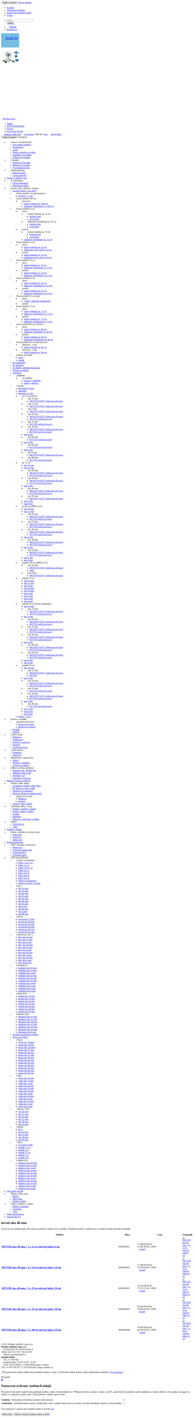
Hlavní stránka (24, 2)
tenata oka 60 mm (26, 1065)
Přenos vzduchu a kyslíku (24, 152)
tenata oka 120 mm (26, 1047)
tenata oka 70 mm (26, 1068)
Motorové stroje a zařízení (18, 781)
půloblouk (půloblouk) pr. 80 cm (38, 339)
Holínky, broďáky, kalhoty (24, 809)
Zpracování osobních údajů (19, 13)
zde (52, 1409)
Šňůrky (15, 1196)
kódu (59, 134)
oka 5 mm (28, 442)
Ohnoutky (17, 373)
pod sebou (29, 134)
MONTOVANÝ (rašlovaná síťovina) (46, 401)
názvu (53, 134)
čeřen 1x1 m (23, 865)
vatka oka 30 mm (26, 1091)
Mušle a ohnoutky (20, 1206)
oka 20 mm (29, 588)
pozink (21, 360)
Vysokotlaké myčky (21, 168)
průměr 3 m (23, 1155)
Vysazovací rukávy (21, 765)
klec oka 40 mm (25, 952)
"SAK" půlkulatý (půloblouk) (37, 301)
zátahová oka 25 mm (27, 1173)
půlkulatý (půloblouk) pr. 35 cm (38, 239)
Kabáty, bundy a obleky (23, 811)
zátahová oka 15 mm (27, 1165)
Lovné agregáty (19, 175)
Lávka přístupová (20, 183)
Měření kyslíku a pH (21, 773)
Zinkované (17, 840)
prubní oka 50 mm (26, 1011)
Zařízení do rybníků (21, 157)
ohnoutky (22, 391)
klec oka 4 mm (24, 950)
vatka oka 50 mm (26, 1101)
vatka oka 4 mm (25, 1093)
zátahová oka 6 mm (27, 1186)
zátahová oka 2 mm (27, 1168)
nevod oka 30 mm (26, 927)
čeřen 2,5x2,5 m (25, 868)
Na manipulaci (19, 362)
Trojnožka (17, 1209)
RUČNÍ (33, 675)
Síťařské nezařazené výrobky (25, 1034)
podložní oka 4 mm (27, 983)
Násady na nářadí (20, 370)
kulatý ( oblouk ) (31, 383)
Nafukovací (17, 739)
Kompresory (18, 147)
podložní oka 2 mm (27, 973)
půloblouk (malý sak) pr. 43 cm (38, 250)
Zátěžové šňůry (19, 1201)
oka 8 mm (28, 504)
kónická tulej (35, 216)
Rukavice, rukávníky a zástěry (26, 819)
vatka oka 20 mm (26, 1086)
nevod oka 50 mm (26, 932)
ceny (46, 134)
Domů (9, 123)
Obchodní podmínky (16, 10)
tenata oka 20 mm (26, 1052)
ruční (32, 570)
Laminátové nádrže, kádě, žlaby (26, 786)
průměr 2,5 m (24, 1152)
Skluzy (15, 760)
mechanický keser (26, 388)
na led (15, 150)
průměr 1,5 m (24, 1147)
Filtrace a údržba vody (17, 178)
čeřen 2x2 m (23, 870)
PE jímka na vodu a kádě (23, 788)
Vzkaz (10, 15)
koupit (142, 1249)
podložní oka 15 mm (27, 970)
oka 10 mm (29, 465)
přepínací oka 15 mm (27, 1019)
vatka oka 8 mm (25, 1106)
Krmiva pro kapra (26, 724)
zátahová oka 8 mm (27, 1188)
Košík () (11, 38)
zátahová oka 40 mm (27, 1181)
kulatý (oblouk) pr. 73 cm (35, 311)
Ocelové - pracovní (21, 742)
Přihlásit (12, 27)
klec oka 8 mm (24, 963)
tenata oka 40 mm (26, 1060)
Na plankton (18, 365)
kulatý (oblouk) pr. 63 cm (35, 283)
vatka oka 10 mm (26, 1078)
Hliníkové (16, 737)
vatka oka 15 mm (26, 1081)
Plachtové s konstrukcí (22, 791)
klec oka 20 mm (25, 945)
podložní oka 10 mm (27, 968)
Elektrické (17, 752)
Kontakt (10, 7)
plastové (22, 801)
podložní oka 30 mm (27, 981)
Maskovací (17, 847)
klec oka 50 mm (25, 957)
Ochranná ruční (19, 855)
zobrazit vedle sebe (12, 134)
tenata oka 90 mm (26, 1073)
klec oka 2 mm (24, 942)
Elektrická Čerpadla (21, 162)
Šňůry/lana (17, 1199)
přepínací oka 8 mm (27, 1032)
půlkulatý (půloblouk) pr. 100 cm (38, 206)
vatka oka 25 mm (26, 1088)
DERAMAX (18, 824)
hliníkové (22, 798)
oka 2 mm (28, 586)
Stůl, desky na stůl (15, 1191)
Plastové (16, 745)
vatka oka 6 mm (25, 1104)
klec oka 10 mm (25, 937)
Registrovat (12, 29)
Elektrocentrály (19, 173)
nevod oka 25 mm (26, 924)
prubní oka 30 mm (26, 1006)
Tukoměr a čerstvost (21, 778)
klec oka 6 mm (24, 960)
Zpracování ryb (14, 1217)
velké (14, 827)
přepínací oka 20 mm (27, 1022)
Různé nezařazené (15, 842)
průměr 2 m (23, 1150)
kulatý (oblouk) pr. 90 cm (35, 347)
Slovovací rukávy (20, 1037)
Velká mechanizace (15, 1214)
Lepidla (15, 814)
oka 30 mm (29, 591)
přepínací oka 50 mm (27, 1029)
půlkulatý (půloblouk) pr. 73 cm (38, 314)
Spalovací (16, 755)
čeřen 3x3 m (23, 873)
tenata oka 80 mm (26, 1070)
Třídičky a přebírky (21, 763)
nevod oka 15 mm (26, 919)
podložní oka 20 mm (27, 975)
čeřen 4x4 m (23, 875)
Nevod (10, 129)
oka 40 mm (23, 901)
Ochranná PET (19, 852)
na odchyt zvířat (25, 1145)
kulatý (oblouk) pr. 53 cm (35, 265)
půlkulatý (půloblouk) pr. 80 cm (38, 332)
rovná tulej (34, 219)
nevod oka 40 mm (15, 131)
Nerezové (16, 837)
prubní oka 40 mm (26, 1009)
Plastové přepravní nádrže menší (26, 793)
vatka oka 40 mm (26, 1096)
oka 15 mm (29, 468)
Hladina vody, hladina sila (24, 770)
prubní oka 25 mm (26, 1004)
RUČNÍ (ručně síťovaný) (41, 419)
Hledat (10, 23)
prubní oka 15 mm (26, 999)
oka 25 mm (23, 896)
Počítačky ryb (18, 775)
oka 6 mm (28, 450)
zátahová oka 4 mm (27, 1178)
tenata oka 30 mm (26, 1058)
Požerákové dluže (20, 186)
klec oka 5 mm (24, 955)
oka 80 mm (23, 914)
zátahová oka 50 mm (27, 1183)
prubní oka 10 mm (26, 996)
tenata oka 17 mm (26, 1050)
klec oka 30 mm (25, 947)
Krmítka (16, 729)
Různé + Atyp (24, 716)
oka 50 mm (23, 904)
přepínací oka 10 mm (27, 1016)
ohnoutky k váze (25, 393)
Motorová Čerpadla (21, 165)
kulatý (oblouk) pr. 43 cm (35, 247)
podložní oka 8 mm (27, 991)
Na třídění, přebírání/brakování (26, 368)
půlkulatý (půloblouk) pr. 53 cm (38, 268)
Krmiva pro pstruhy (27, 727)
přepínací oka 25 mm (27, 1024)
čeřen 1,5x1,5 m (25, 863)
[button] (7, 119)
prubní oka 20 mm (26, 1001)
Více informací (116, 1372)
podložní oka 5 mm (27, 986)
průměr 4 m (23, 1158)
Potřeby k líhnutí (14, 829)
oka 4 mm (28, 434)
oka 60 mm (23, 909)
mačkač (15, 732)
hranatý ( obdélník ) (32, 380)
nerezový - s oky (25, 196)
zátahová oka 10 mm (27, 1163)
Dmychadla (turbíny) (21, 144)
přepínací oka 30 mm (27, 1027)
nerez (20, 357)
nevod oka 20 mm (26, 922)
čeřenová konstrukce (27, 881)
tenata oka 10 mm (26, 1045)
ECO (20, 1129)
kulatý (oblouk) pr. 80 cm (35, 329)
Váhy (14, 1211)
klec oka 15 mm (25, 940)
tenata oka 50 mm (26, 1063)
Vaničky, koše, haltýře (22, 804)
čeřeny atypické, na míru (29, 883)
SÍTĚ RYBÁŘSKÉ (16, 126)
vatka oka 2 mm (25, 1083)
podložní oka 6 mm (27, 988)
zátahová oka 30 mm (27, 1175)
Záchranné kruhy (20, 747)
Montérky (16, 816)
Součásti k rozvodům (21, 155)
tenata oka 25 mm (26, 1055)
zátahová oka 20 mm (27, 1170)
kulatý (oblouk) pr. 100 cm (36, 203)
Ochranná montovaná (22, 850)
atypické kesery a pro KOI (24, 191)
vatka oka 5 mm (25, 1099)
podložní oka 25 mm (27, 978)
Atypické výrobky (26, 1042)
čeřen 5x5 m (23, 878)
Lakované (16, 834)
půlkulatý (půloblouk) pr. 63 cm (38, 286)
